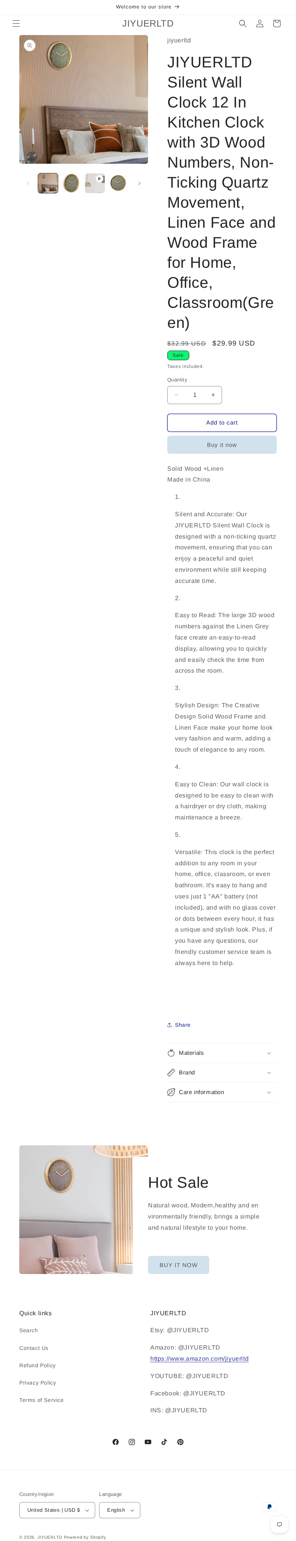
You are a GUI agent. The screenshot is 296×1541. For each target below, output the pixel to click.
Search (28, 1330)
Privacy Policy (37, 1383)
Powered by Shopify (85, 1537)
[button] (16, 23)
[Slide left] (27, 183)
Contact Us (34, 1348)
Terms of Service (41, 1400)
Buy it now (222, 444)
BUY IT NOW (179, 1265)
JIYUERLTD (49, 1537)
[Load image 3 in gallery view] (118, 183)
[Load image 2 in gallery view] (71, 183)
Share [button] (183, 1025)
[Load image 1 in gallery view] (48, 183)
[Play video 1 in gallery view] (95, 183)
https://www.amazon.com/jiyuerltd (199, 1358)
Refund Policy (37, 1365)
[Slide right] (139, 183)
